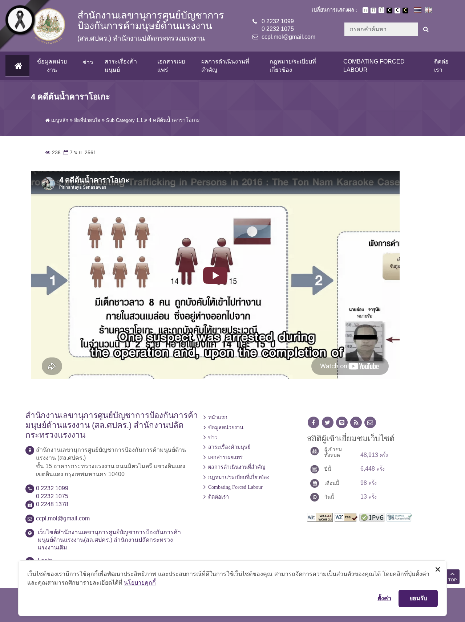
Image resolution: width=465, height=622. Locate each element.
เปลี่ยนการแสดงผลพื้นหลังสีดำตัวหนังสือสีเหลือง (405, 10)
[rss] (356, 423)
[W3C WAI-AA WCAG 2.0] (320, 516)
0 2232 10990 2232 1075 (278, 25)
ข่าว (87, 62)
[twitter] (327, 423)
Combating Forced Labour (374, 65)
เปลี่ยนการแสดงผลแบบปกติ (397, 10)
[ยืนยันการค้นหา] (426, 29)
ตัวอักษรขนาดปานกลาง (373, 10)
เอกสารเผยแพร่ (171, 65)
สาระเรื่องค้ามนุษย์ (121, 65)
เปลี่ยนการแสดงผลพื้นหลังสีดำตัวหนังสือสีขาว (389, 10)
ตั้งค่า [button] (384, 598)
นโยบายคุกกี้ (140, 582)
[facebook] (313, 423)
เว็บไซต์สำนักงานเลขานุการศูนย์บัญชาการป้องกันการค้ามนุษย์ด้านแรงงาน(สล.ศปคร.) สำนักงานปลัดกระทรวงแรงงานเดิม (109, 540)
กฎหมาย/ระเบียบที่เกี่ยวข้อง (293, 65)
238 (53, 152)
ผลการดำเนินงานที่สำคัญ (225, 65)
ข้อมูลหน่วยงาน (52, 65)
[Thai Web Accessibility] (399, 516)
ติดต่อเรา (441, 65)
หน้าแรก (217, 417)
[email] (370, 423)
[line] (342, 423)
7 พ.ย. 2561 (79, 152)
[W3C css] (346, 516)
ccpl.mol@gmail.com (288, 37)
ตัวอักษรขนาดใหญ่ (381, 10)
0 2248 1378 (52, 504)
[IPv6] (372, 516)
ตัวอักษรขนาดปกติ (365, 10)
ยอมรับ (418, 598)
